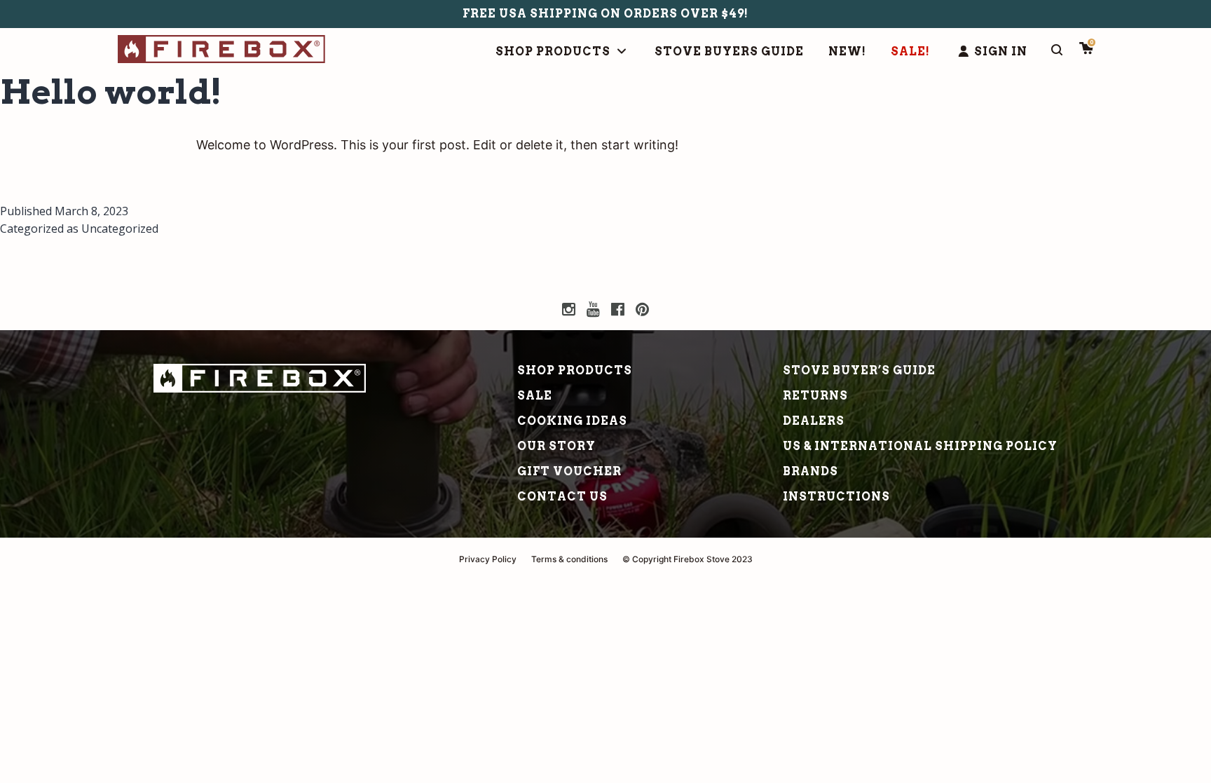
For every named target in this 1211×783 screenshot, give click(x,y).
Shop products (574, 370)
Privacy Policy (487, 559)
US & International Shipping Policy (920, 446)
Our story (556, 446)
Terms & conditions (569, 559)
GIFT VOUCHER (569, 471)
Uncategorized (119, 228)
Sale (534, 395)
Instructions (836, 496)
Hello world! (111, 92)
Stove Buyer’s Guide (859, 370)
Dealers (813, 421)
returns (815, 395)
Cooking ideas (572, 421)
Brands (810, 471)
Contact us (562, 496)
